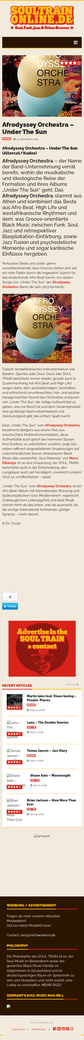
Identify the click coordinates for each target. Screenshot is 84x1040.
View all (70, 684)
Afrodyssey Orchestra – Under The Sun (38, 128)
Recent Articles (17, 686)
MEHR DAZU (51, 985)
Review (7, 139)
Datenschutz (39, 1029)
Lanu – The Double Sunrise (48, 722)
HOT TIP (31, 727)
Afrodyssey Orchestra (27, 161)
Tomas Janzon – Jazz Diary (47, 750)
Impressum (18, 1029)
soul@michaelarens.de (37, 935)
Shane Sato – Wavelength (50, 775)
